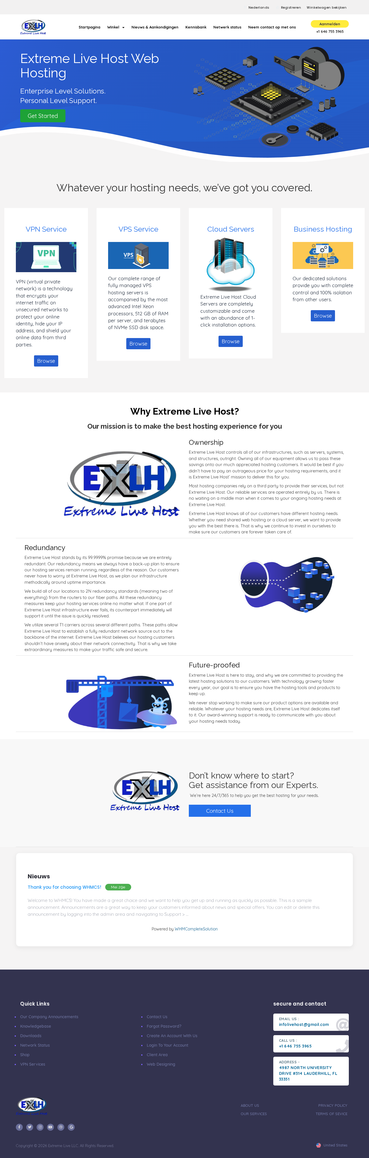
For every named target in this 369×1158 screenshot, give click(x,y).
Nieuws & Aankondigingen (154, 27)
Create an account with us (172, 1035)
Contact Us (220, 810)
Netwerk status (227, 27)
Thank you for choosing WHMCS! (64, 887)
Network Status (35, 1045)
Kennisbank (195, 27)
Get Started (43, 115)
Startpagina (89, 27)
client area (157, 1054)
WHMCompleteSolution (196, 929)
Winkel (114, 27)
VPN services (32, 1064)
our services (254, 1113)
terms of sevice (331, 1113)
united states (334, 1145)
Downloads (31, 1035)
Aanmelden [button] (329, 24)
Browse (46, 361)
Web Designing (161, 1064)
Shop (25, 1054)
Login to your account (167, 1045)
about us (250, 1105)
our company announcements (49, 1016)
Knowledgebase (35, 1026)
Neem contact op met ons (272, 27)
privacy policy (332, 1105)
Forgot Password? (164, 1026)
